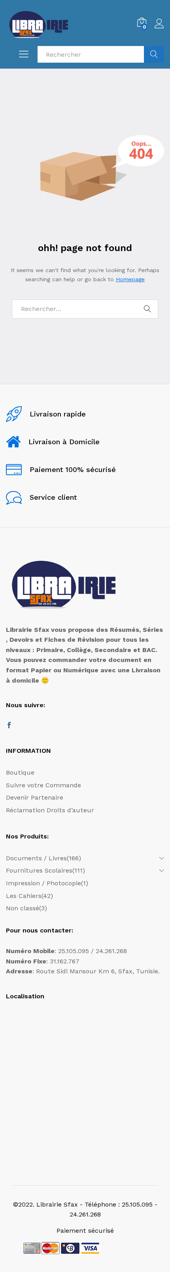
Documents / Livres (36, 858)
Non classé (22, 908)
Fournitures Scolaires (39, 870)
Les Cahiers (24, 896)
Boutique (20, 772)
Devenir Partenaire (34, 797)
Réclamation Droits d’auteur (50, 810)
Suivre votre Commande (43, 785)
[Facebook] (9, 726)
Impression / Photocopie (43, 883)
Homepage (130, 279)
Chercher (154, 54)
